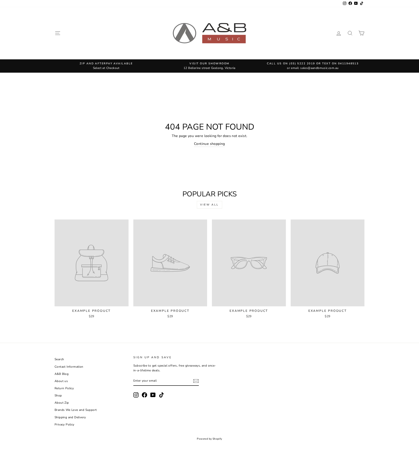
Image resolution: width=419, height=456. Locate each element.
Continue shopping (209, 143)
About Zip (62, 403)
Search (59, 359)
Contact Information (69, 367)
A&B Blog (62, 374)
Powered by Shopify (209, 439)
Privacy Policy (64, 424)
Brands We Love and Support (76, 410)
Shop (58, 395)
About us (61, 381)
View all (209, 204)
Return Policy (64, 388)
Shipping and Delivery (70, 417)
